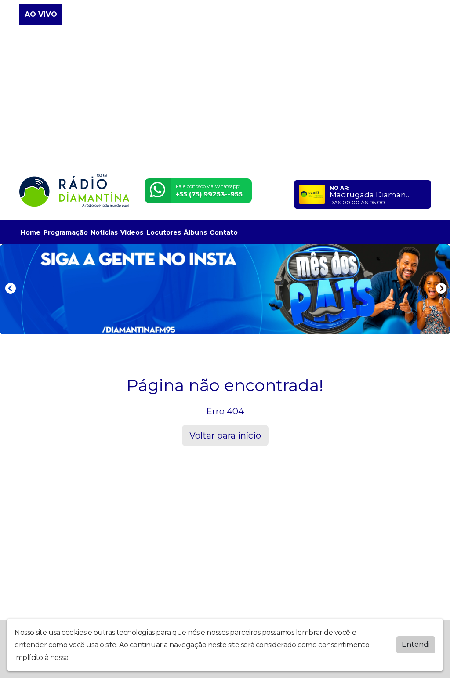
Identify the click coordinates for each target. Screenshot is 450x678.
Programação (66, 232)
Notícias (104, 232)
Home (30, 232)
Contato (224, 232)
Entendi (416, 644)
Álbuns (195, 232)
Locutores (163, 232)
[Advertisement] (225, 100)
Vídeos (131, 232)
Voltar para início (225, 435)
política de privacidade (107, 657)
